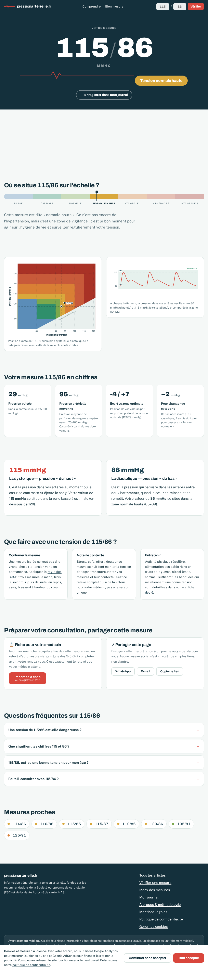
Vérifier (196, 6)
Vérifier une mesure (155, 883)
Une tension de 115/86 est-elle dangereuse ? (44, 730)
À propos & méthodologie (160, 905)
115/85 (74, 824)
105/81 (184, 824)
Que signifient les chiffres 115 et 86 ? (38, 746)
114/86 (19, 824)
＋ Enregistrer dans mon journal (104, 94)
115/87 (101, 824)
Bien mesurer (115, 6)
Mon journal (148, 897)
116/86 (46, 824)
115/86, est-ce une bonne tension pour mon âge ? (48, 763)
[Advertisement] (104, 140)
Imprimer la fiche (27, 678)
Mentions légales (153, 912)
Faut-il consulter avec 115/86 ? (33, 779)
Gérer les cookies (153, 926)
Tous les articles (152, 875)
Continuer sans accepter (147, 958)
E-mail (145, 671)
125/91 (19, 835)
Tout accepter (188, 958)
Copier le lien (169, 671)
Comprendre (91, 6)
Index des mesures (154, 890)
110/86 (129, 824)
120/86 (156, 824)
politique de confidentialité (31, 965)
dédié (149, 592)
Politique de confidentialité (161, 919)
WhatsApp (123, 671)
